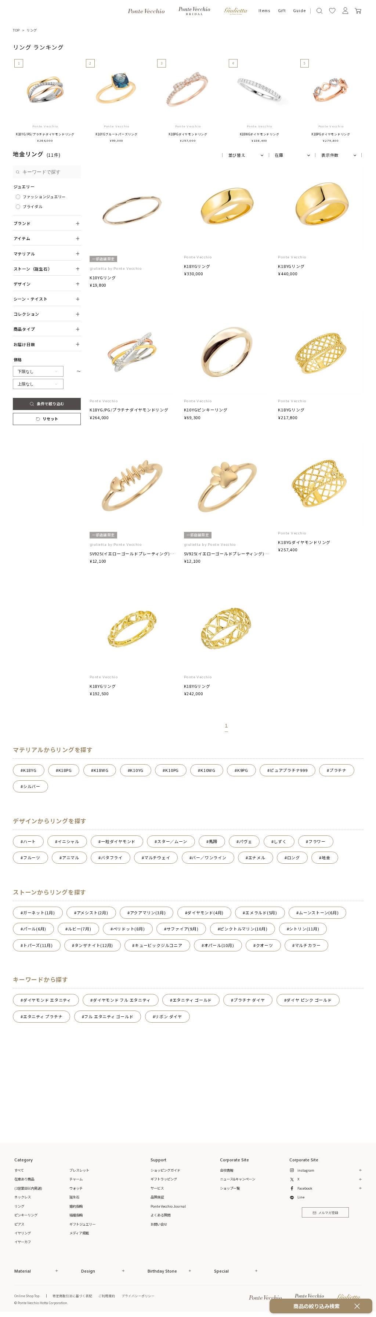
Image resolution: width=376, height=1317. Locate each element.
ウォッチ (76, 1188)
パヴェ (245, 841)
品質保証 (157, 1197)
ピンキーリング (25, 1215)
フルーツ (31, 857)
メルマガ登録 (328, 1213)
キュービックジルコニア (158, 945)
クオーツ (264, 945)
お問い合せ (159, 1224)
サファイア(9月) (183, 929)
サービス (157, 1188)
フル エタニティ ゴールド (108, 1016)
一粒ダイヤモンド (118, 841)
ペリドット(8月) (129, 929)
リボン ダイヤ (168, 1016)
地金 (326, 857)
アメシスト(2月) (92, 912)
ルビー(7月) (79, 929)
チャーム (76, 1179)
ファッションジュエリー (44, 196)
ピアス (19, 1224)
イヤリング (22, 1233)
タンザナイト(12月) (94, 945)
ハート (29, 841)
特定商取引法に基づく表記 (72, 1296)
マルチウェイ (157, 857)
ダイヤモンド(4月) (205, 912)
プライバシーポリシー (138, 1296)
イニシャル (68, 841)
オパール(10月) (219, 945)
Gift (282, 11)
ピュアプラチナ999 (289, 770)
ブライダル (33, 206)
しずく (280, 841)
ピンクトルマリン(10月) (243, 929)
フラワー (317, 841)
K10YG (137, 770)
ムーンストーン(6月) (319, 912)
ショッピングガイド (165, 1170)
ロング (293, 857)
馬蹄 (213, 841)
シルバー (31, 786)
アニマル (70, 857)
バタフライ (112, 857)
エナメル (256, 857)
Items (264, 11)
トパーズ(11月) (38, 945)
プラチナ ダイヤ (249, 1000)
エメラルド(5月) (261, 912)
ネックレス (22, 1197)
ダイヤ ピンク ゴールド (309, 1000)
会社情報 (226, 1170)
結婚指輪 (76, 1215)
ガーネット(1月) (39, 912)
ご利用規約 (106, 1296)
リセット (50, 418)
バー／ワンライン (209, 857)
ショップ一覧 (230, 1188)
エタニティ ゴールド (192, 1000)
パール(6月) (34, 929)
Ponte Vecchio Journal (168, 1206)
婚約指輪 (76, 1206)
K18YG (30, 770)
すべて (19, 1170)
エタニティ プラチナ (43, 1016)
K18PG (65, 770)
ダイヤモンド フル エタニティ (122, 1000)
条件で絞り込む (50, 403)
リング (31, 30)
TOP (16, 30)
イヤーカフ (22, 1241)
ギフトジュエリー (82, 1224)
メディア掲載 (79, 1233)
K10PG (172, 770)
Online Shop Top (26, 1296)
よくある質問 (160, 1215)
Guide (299, 11)
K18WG (101, 770)
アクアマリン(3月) (148, 912)
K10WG (208, 770)
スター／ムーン (172, 841)
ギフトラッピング (164, 1179)
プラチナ (338, 770)
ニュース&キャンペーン (237, 1179)
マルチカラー (308, 945)
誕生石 (74, 1197)
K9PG (242, 770)
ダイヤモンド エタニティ (47, 1000)
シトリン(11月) (304, 929)
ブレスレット (79, 1170)
